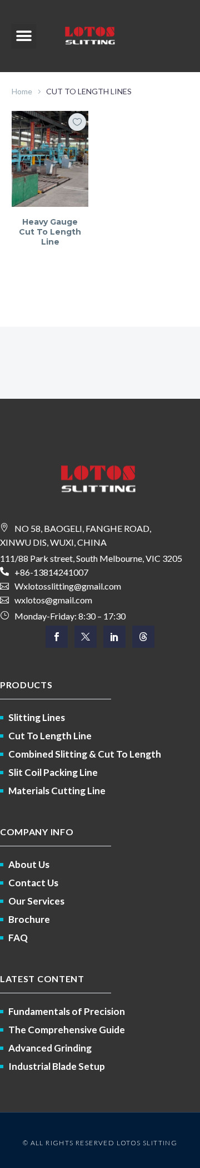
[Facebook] (57, 637)
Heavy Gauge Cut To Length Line (50, 232)
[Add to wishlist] (77, 122)
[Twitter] (85, 637)
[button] (23, 36)
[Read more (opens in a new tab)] (100, 572)
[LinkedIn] (114, 637)
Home (22, 91)
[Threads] (143, 637)
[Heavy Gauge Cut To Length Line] (50, 159)
